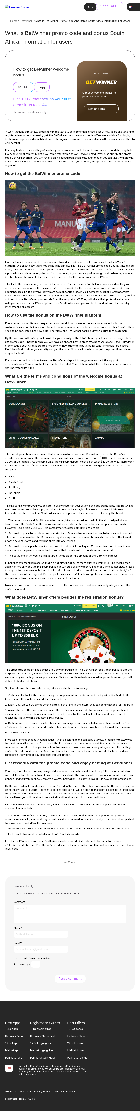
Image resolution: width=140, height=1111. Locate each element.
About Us (11, 1092)
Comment (19, 902)
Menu (90, 7)
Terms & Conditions (64, 1092)
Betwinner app (14, 1036)
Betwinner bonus (77, 1036)
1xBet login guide (40, 1029)
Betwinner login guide (43, 1036)
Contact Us (25, 1092)
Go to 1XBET (109, 6)
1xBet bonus (75, 1029)
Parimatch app (13, 1058)
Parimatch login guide (43, 1058)
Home (13, 21)
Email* (18, 943)
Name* (18, 928)
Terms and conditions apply (29, 112)
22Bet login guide (41, 1043)
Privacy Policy (42, 1092)
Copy (41, 87)
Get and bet (96, 109)
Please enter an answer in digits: (33, 958)
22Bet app (11, 1043)
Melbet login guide (41, 1050)
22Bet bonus (75, 1043)
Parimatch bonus (77, 1058)
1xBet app (11, 1029)
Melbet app (12, 1050)
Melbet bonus (75, 1050)
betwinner (26, 21)
